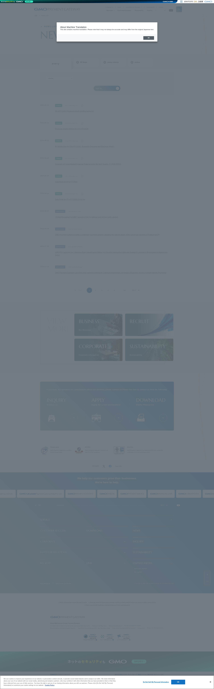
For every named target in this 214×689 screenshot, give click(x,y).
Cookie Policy (49, 685)
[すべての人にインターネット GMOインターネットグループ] (198, 1)
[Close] (210, 682)
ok (149, 38)
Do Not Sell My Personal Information (156, 682)
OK (178, 682)
